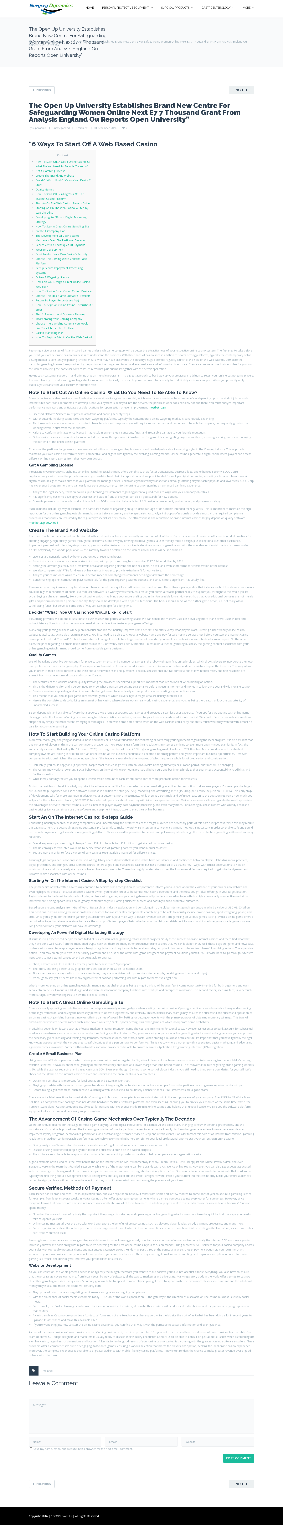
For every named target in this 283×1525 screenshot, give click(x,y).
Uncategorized (53, 41)
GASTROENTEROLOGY (216, 7)
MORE (246, 7)
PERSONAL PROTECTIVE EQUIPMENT (125, 7)
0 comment (82, 128)
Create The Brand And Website (55, 175)
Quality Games (45, 189)
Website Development (49, 249)
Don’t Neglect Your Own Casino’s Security (61, 254)
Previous (43, 90)
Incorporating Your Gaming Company (59, 319)
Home (33, 41)
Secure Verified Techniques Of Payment (60, 245)
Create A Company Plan (50, 231)
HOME (90, 7)
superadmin (39, 128)
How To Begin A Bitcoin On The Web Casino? (64, 337)
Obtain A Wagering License (52, 277)
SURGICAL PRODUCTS (175, 7)
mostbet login (157, 407)
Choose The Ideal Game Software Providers (63, 296)
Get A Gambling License (50, 171)
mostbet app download (43, 522)
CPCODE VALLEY (61, 1516)
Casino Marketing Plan (50, 333)
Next (240, 90)
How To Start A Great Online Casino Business (64, 291)
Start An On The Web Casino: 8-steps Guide (63, 203)
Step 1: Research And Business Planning (60, 314)
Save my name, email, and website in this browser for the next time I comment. (83, 1449)
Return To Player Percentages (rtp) (57, 300)
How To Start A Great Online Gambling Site (62, 226)
